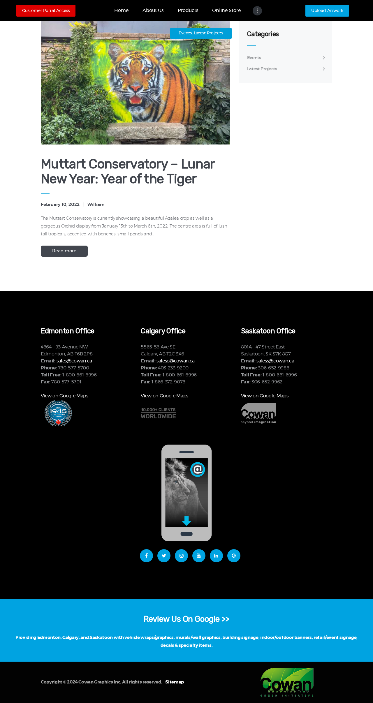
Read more (64, 251)
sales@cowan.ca (74, 361)
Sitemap (174, 682)
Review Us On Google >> (186, 619)
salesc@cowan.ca (175, 361)
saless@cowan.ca (275, 361)
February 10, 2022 (60, 204)
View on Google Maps (64, 396)
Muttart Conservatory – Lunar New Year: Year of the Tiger (127, 171)
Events (185, 33)
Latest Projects (208, 33)
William (96, 204)
